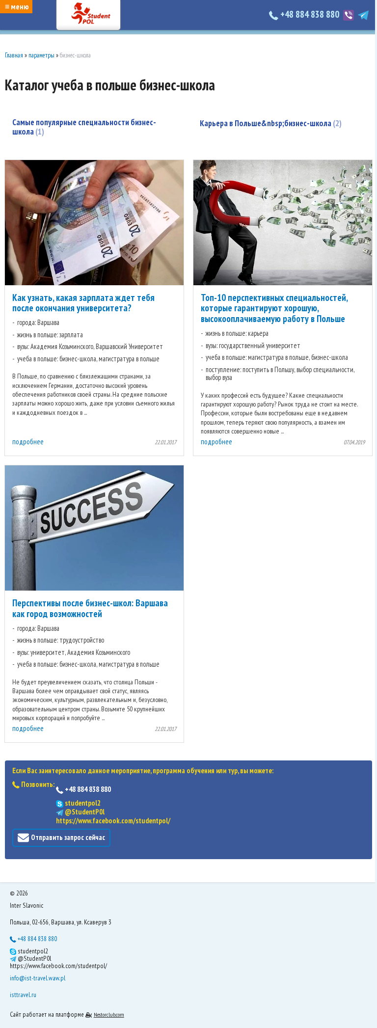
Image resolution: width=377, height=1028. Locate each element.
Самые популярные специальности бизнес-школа (84, 127)
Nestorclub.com (109, 1014)
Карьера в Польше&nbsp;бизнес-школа (269, 123)
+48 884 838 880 (309, 14)
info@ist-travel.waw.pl (37, 978)
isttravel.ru (23, 994)
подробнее (28, 441)
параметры (41, 55)
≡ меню (16, 6)
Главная (14, 55)
